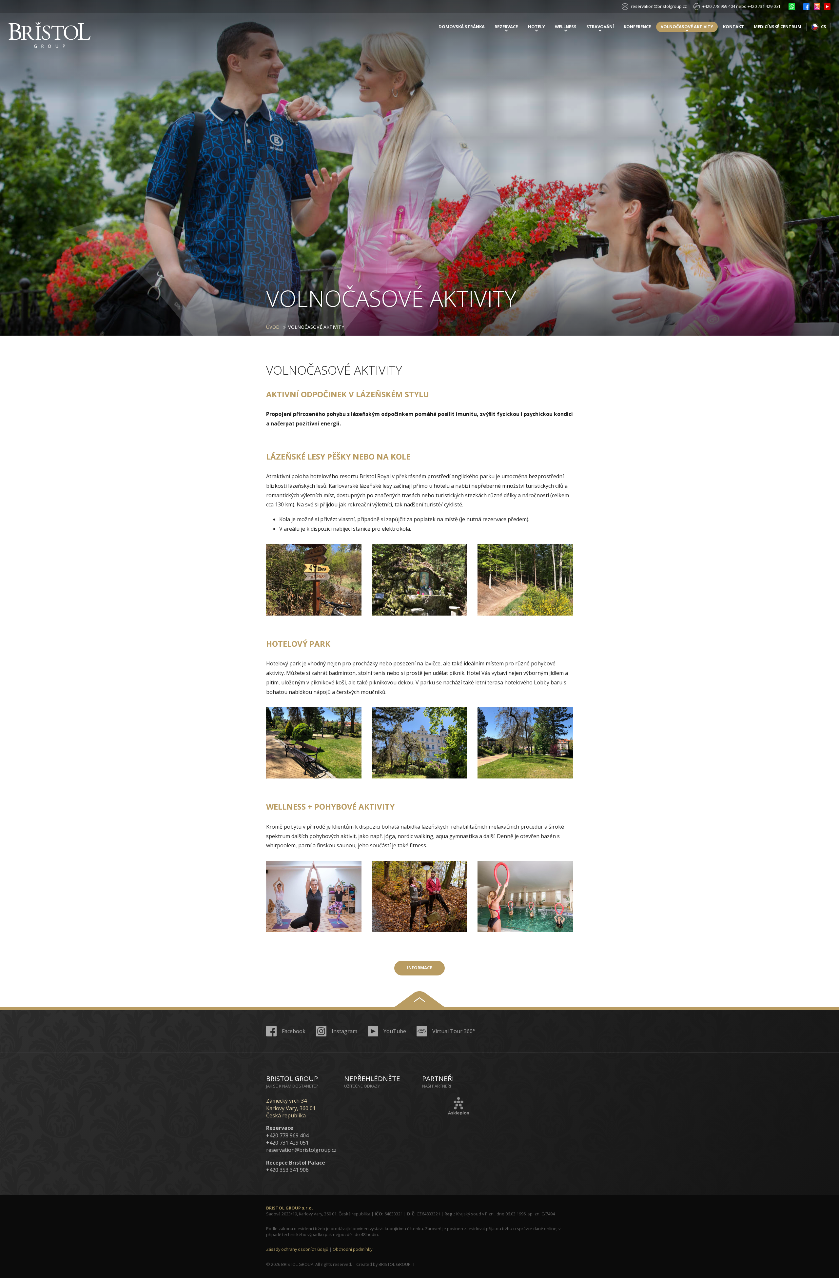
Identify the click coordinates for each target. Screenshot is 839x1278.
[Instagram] (817, 6)
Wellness (565, 26)
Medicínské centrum (777, 26)
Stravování (600, 26)
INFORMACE (419, 968)
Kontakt (733, 26)
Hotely (536, 26)
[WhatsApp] (792, 6)
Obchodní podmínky (352, 1249)
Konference (637, 26)
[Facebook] (806, 6)
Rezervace (506, 26)
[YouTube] (827, 6)
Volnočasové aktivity (687, 26)
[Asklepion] (458, 1106)
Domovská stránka (462, 26)
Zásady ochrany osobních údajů (297, 1249)
